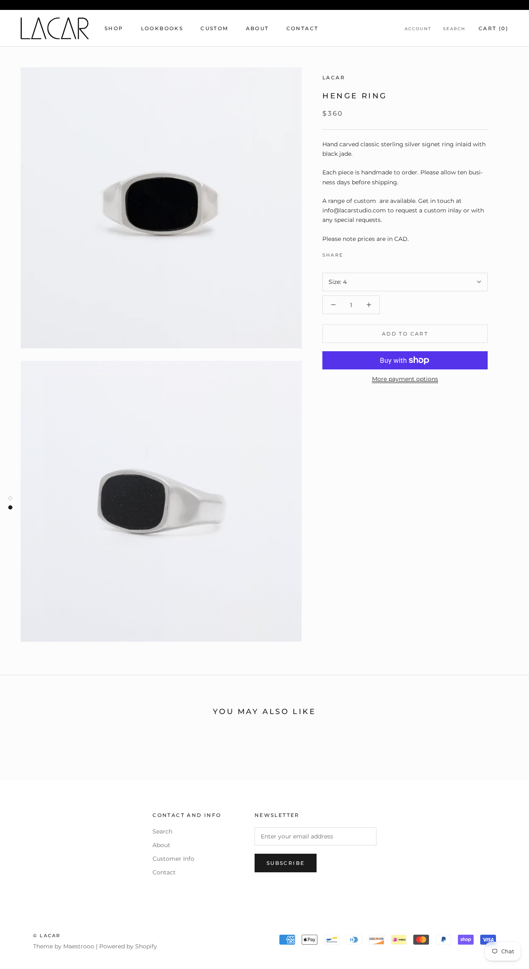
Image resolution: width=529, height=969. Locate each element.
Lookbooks (162, 28)
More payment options (405, 379)
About (257, 28)
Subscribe (286, 863)
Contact (302, 28)
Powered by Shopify (128, 946)
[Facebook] (350, 252)
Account (418, 28)
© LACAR (46, 935)
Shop (114, 28)
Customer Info (173, 858)
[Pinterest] (372, 252)
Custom (214, 28)
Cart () (493, 28)
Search (454, 28)
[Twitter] (361, 252)
